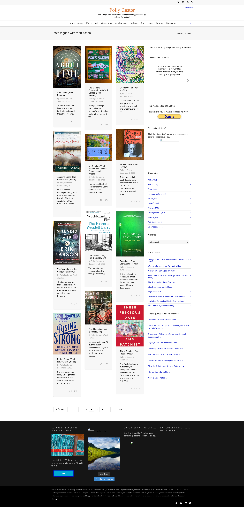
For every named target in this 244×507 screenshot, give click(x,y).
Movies (153, 208)
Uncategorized (155, 227)
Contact (159, 23)
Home (72, 23)
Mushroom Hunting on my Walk (161, 271)
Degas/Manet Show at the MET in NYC (165, 343)
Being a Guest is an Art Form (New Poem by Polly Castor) (168, 260)
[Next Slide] (187, 79)
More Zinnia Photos (157, 378)
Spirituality (155, 222)
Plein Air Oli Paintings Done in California (166, 366)
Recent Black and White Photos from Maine (166, 296)
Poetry (153, 217)
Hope (152, 198)
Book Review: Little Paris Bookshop (164, 354)
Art (96, 23)
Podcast (134, 23)
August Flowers (154, 291)
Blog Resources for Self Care (160, 287)
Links (150, 23)
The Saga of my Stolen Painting (161, 306)
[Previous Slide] (150, 79)
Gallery (54, 499)
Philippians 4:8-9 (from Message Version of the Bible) (167, 276)
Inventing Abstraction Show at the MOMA (166, 348)
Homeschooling (157, 194)
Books (153, 184)
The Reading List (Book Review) (161, 282)
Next (121, 409)
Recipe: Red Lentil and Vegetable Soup (165, 360)
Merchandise (121, 23)
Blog (143, 23)
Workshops (106, 23)
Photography (156, 212)
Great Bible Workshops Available (163, 319)
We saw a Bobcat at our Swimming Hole (164, 266)
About (80, 23)
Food (152, 189)
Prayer (89, 23)
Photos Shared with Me (159, 372)
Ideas (153, 203)
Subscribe (188, 7)
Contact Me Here (110, 496)
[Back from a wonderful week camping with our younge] (104, 453)
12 (114, 409)
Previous (61, 409)
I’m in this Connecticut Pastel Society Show (166, 301)
